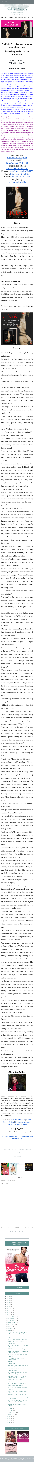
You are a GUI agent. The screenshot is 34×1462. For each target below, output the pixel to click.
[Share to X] (12, 1152)
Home (17, 1227)
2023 (8, 1302)
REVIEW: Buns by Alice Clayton (17, 1349)
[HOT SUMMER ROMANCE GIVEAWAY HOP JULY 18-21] (11, 1448)
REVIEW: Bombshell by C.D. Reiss (18, 1395)
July (10, 1326)
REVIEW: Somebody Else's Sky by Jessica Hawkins (18, 1366)
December (12, 1316)
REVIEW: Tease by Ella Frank (17, 1383)
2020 (8, 1308)
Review (16, 1149)
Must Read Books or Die (13, 1458)
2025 (8, 1298)
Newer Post (5, 1227)
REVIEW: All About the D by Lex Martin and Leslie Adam (17, 1401)
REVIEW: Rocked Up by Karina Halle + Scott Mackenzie (17, 1377)
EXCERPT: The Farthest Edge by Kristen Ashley (17, 1373)
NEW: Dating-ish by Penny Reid (17, 1339)
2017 (8, 1314)
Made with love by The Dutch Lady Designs (20, 1459)
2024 (8, 1300)
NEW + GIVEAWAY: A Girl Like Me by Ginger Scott (18, 1352)
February (12, 1412)
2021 (8, 1306)
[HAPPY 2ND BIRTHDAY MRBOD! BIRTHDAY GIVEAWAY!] (11, 1436)
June (10, 1328)
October (11, 1320)
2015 (8, 1418)
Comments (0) (17, 1156)
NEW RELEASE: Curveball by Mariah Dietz (17, 1369)
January (11, 1414)
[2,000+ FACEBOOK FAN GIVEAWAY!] (23, 1436)
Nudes (10, 1149)
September (12, 1322)
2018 (8, 1312)
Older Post (29, 1227)
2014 (8, 1420)
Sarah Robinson (25, 1149)
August (11, 1324)
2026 (8, 1296)
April (10, 1408)
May (9, 1330)
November (12, 1318)
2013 (8, 1422)
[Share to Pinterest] (17, 1152)
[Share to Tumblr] (19, 1152)
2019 (8, 1310)
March (10, 1410)
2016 (8, 1416)
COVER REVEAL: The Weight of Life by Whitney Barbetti (17, 1333)
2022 (8, 1304)
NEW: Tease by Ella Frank (16, 1385)
